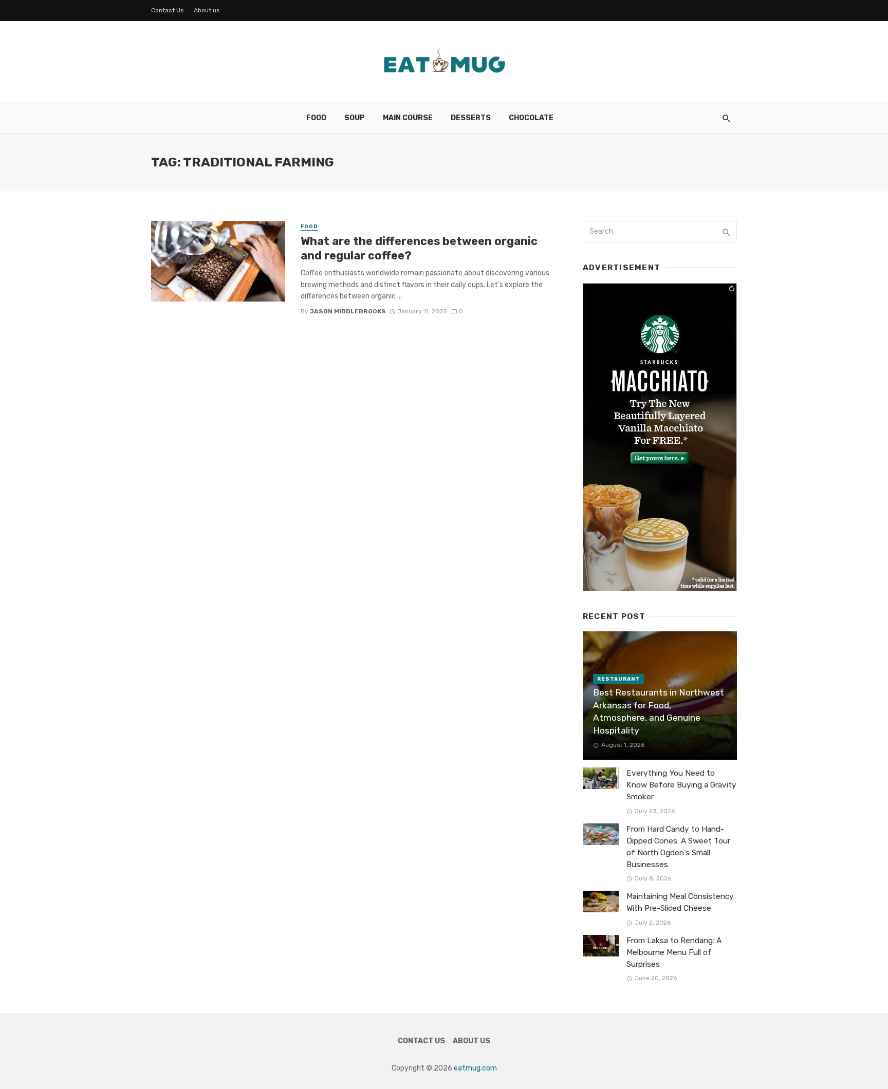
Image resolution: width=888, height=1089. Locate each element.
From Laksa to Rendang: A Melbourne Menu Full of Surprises (673, 952)
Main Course (408, 118)
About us (207, 10)
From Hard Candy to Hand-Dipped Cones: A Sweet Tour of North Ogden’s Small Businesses (678, 846)
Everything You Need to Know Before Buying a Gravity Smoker (681, 784)
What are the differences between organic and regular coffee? (419, 248)
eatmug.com (475, 1068)
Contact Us (167, 10)
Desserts (471, 118)
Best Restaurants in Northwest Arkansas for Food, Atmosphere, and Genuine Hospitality (658, 711)
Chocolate (531, 118)
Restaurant (618, 679)
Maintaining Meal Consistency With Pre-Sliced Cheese (680, 902)
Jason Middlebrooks (348, 311)
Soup (354, 118)
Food (316, 118)
